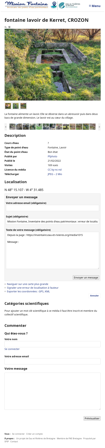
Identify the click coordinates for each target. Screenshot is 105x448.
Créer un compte (34, 433)
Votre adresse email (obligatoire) (26, 203)
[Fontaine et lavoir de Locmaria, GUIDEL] (52, 126)
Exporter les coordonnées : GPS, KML (28, 291)
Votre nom (10, 339)
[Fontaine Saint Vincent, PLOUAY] (72, 126)
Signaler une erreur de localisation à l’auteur (33, 287)
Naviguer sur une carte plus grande (27, 284)
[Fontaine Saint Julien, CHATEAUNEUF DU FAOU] (19, 126)
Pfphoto (52, 156)
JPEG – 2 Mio (55, 174)
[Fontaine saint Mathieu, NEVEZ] (12, 126)
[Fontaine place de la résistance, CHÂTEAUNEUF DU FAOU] (26, 126)
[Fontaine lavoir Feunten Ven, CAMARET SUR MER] (92, 126)
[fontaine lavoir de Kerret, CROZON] (85, 126)
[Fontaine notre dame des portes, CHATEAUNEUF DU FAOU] (46, 126)
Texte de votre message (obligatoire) (28, 230)
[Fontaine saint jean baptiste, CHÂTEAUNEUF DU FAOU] (32, 126)
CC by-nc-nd (55, 169)
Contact (14, 441)
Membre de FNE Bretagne (69, 438)
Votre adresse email (16, 356)
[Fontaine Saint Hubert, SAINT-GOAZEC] (59, 126)
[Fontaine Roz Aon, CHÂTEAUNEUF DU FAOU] (39, 126)
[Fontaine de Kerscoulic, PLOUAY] (79, 126)
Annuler (94, 295)
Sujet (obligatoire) (17, 216)
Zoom (5, 27)
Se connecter (12, 349)
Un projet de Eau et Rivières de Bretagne (35, 438)
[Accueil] (43, 5)
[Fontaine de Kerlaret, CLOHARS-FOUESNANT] (65, 126)
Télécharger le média (9, 27)
